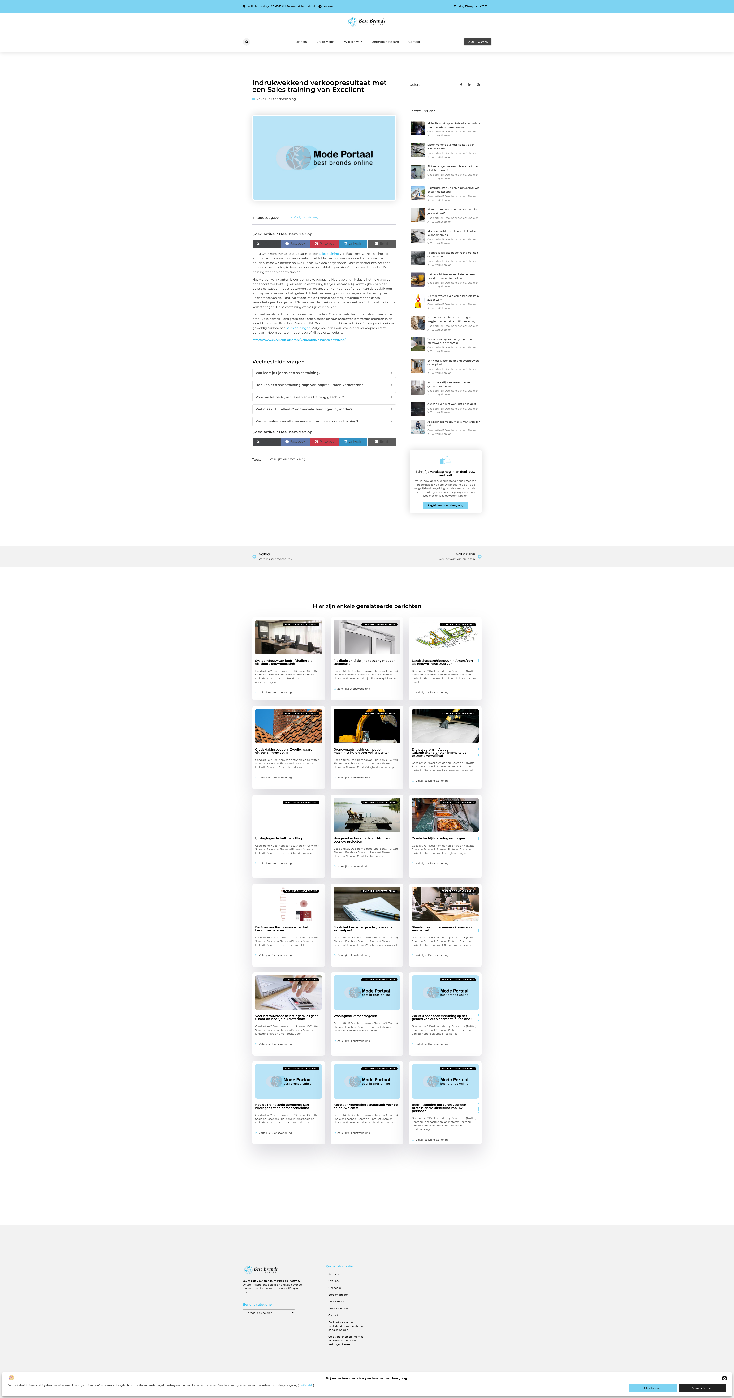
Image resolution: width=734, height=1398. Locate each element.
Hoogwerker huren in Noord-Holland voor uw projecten (362, 840)
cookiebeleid (306, 1385)
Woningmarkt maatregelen (355, 1016)
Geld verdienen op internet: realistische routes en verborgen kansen (345, 1340)
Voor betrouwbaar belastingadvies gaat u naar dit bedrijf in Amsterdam (286, 1017)
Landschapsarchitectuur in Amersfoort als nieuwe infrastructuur (442, 662)
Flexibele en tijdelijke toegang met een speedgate (364, 662)
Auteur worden (338, 1308)
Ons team (334, 1287)
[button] (724, 1378)
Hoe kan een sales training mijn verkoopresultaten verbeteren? (324, 385)
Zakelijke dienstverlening (276, 99)
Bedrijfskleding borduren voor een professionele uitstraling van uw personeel (439, 1108)
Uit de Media (325, 42)
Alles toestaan (653, 1388)
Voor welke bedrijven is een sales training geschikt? (324, 397)
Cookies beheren (702, 1388)
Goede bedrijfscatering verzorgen (438, 838)
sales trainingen (298, 328)
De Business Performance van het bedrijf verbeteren (282, 928)
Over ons (334, 1280)
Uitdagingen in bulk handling (278, 838)
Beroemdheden (338, 1294)
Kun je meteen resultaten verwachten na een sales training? (324, 421)
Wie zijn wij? (353, 42)
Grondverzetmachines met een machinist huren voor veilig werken (362, 751)
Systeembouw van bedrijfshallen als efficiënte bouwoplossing (283, 662)
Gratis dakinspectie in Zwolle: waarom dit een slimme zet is (285, 751)
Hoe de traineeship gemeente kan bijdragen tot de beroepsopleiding (282, 1106)
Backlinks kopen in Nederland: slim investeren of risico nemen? (345, 1326)
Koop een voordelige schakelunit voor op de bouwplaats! (366, 1106)
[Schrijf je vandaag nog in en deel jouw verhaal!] (445, 459)
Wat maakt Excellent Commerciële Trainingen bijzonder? (324, 409)
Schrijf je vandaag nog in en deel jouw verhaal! (446, 473)
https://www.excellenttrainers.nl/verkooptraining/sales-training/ (299, 340)
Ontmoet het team (385, 42)
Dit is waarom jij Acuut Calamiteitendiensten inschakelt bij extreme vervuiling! (440, 752)
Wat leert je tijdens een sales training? (324, 373)
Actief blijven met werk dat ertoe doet (451, 403)
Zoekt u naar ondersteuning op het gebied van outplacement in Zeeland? (442, 1017)
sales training (329, 253)
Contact (414, 42)
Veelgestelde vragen (308, 217)
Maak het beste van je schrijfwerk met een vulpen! (364, 928)
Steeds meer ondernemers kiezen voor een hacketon (442, 928)
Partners (300, 42)
